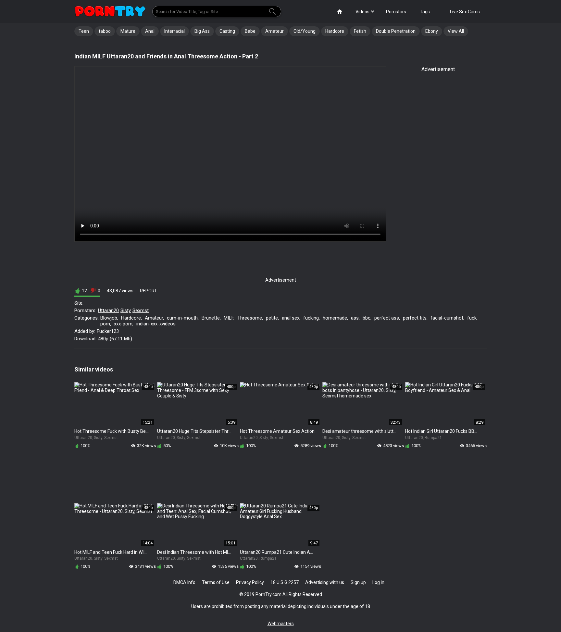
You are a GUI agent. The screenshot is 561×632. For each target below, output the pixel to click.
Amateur (274, 31)
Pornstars (396, 11)
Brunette (211, 318)
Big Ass (202, 31)
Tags (425, 11)
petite (272, 318)
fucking (311, 318)
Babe (250, 31)
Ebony (431, 31)
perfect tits (415, 318)
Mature (127, 31)
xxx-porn (123, 324)
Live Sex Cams (465, 11)
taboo (105, 31)
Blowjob (108, 318)
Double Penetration (396, 31)
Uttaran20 (108, 310)
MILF (228, 318)
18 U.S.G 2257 (284, 582)
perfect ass (386, 318)
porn (105, 324)
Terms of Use (216, 582)
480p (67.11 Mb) (115, 339)
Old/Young (304, 31)
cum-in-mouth (182, 318)
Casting (227, 31)
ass (355, 318)
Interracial (174, 31)
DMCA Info (184, 582)
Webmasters (281, 623)
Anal (150, 31)
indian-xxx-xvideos (156, 324)
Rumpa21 (433, 437)
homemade (335, 318)
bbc (366, 318)
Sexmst (140, 310)
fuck (472, 318)
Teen (84, 31)
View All (456, 31)
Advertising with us (324, 582)
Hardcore (334, 31)
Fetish (360, 31)
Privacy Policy (250, 582)
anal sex (290, 318)
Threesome (249, 318)
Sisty (125, 310)
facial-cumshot (446, 318)
